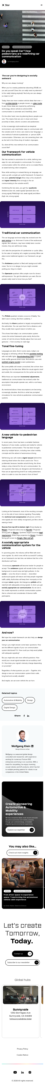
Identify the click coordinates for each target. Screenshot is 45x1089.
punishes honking (36, 354)
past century (6, 240)
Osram (32, 535)
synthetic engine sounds (11, 362)
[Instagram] (30, 1072)
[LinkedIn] (28, 715)
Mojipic (4, 530)
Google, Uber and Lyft (25, 538)
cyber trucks (37, 103)
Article (5, 47)
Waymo (15, 532)
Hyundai (29, 530)
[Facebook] (24, 715)
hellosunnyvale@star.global (21, 1019)
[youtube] (15, 1072)
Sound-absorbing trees (25, 356)
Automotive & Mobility (22, 47)
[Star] (6, 5)
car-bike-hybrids (11, 103)
